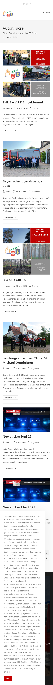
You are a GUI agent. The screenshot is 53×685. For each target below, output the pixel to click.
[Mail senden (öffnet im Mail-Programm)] (29, 4)
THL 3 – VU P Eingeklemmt (23, 102)
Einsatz (35, 108)
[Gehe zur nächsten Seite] (46, 557)
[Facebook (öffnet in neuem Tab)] (23, 4)
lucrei (8, 108)
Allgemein (36, 191)
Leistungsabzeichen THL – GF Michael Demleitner (25, 360)
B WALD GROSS (14, 280)
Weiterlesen (11, 130)
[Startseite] (3, 37)
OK (7, 678)
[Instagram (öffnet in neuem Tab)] (26, 4)
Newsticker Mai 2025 (19, 507)
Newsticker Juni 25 (17, 436)
